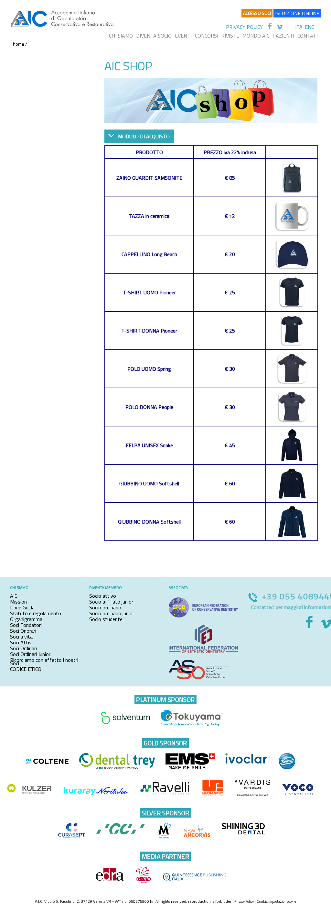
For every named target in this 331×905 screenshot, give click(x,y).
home (18, 43)
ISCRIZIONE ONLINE (297, 13)
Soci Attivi (21, 642)
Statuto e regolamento (35, 613)
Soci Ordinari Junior (30, 654)
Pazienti (283, 35)
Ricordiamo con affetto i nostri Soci (44, 661)
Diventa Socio (154, 35)
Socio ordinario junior (111, 613)
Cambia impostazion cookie (276, 901)
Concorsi (206, 35)
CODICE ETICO (25, 669)
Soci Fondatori (26, 625)
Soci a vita (21, 636)
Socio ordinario (105, 607)
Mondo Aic (255, 35)
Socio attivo (102, 595)
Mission (18, 601)
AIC (13, 595)
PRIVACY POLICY (244, 27)
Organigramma (26, 619)
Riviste (230, 35)
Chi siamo (121, 35)
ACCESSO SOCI (257, 13)
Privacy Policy (244, 901)
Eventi (183, 35)
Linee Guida (22, 607)
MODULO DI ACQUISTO (144, 136)
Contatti (309, 35)
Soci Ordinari (23, 648)
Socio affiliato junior (111, 601)
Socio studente (106, 619)
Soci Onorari (23, 630)
